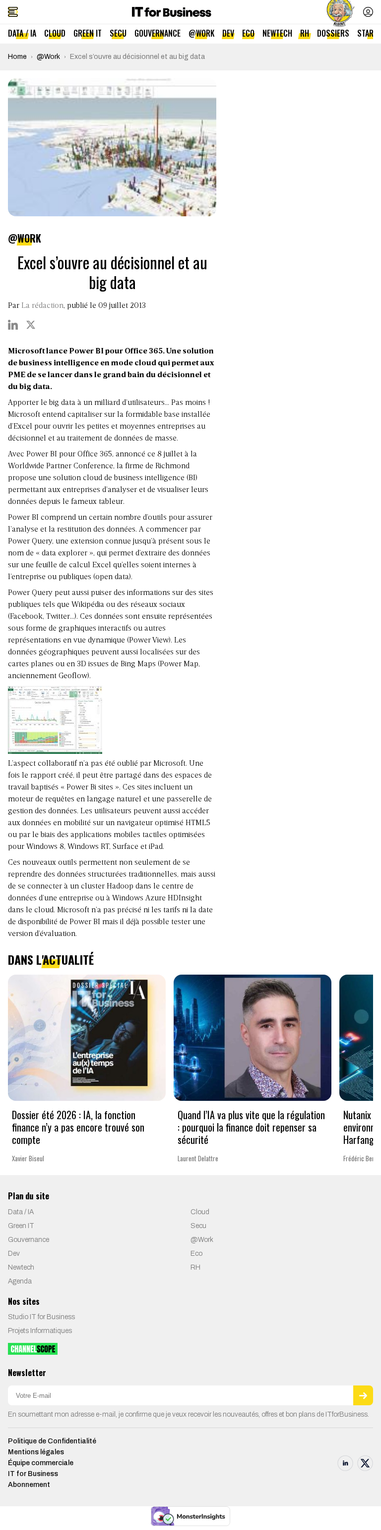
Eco (248, 33)
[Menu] (13, 12)
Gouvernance (157, 33)
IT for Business (33, 1474)
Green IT (87, 33)
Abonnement (29, 1484)
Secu (118, 33)
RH (304, 33)
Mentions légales (36, 1452)
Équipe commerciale (40, 1463)
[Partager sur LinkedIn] (13, 325)
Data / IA (22, 33)
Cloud (54, 33)
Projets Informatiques (40, 1330)
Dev (228, 33)
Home (17, 56)
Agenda (20, 1281)
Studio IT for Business (41, 1317)
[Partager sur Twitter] (31, 325)
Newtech (277, 33)
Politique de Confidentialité (52, 1441)
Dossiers (333, 33)
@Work (201, 33)
